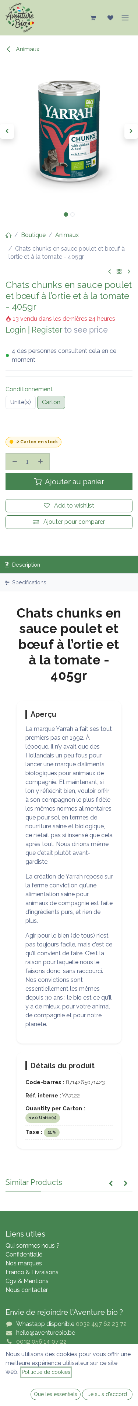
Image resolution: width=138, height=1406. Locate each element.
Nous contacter (27, 1289)
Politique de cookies (46, 1372)
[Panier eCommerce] (92, 17)
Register (47, 329)
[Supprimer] (14, 462)
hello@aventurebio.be (45, 1332)
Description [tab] (25, 564)
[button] (7, 131)
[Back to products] (119, 271)
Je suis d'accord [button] (107, 1394)
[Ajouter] (41, 462)
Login (16, 329)
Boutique (33, 234)
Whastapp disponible (45, 1323)
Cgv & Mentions (27, 1281)
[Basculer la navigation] (125, 17)
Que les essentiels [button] (55, 1394)
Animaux (26, 49)
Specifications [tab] (28, 582)
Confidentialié (24, 1254)
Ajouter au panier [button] (73, 481)
